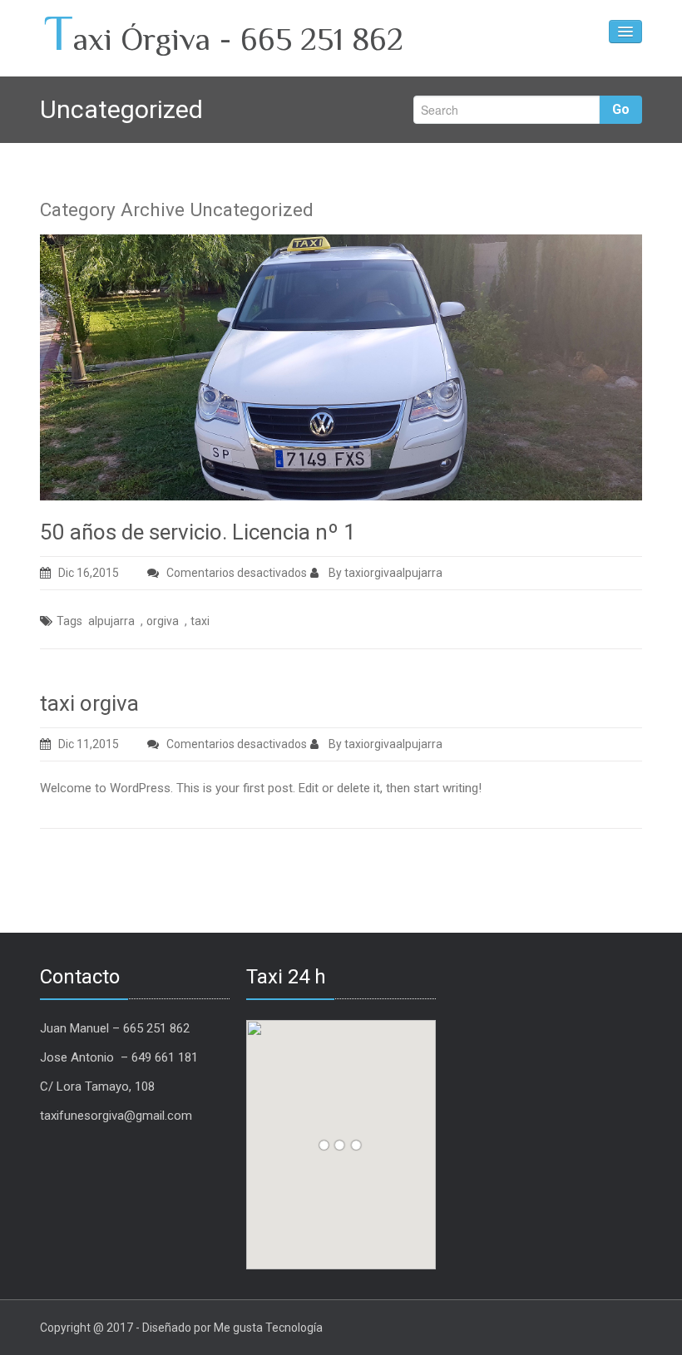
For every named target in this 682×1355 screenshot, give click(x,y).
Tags (69, 621)
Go (621, 109)
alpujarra (111, 621)
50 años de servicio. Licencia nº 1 (198, 532)
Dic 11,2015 (88, 744)
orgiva (162, 621)
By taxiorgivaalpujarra (384, 572)
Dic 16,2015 (88, 572)
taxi (200, 621)
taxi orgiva (89, 703)
